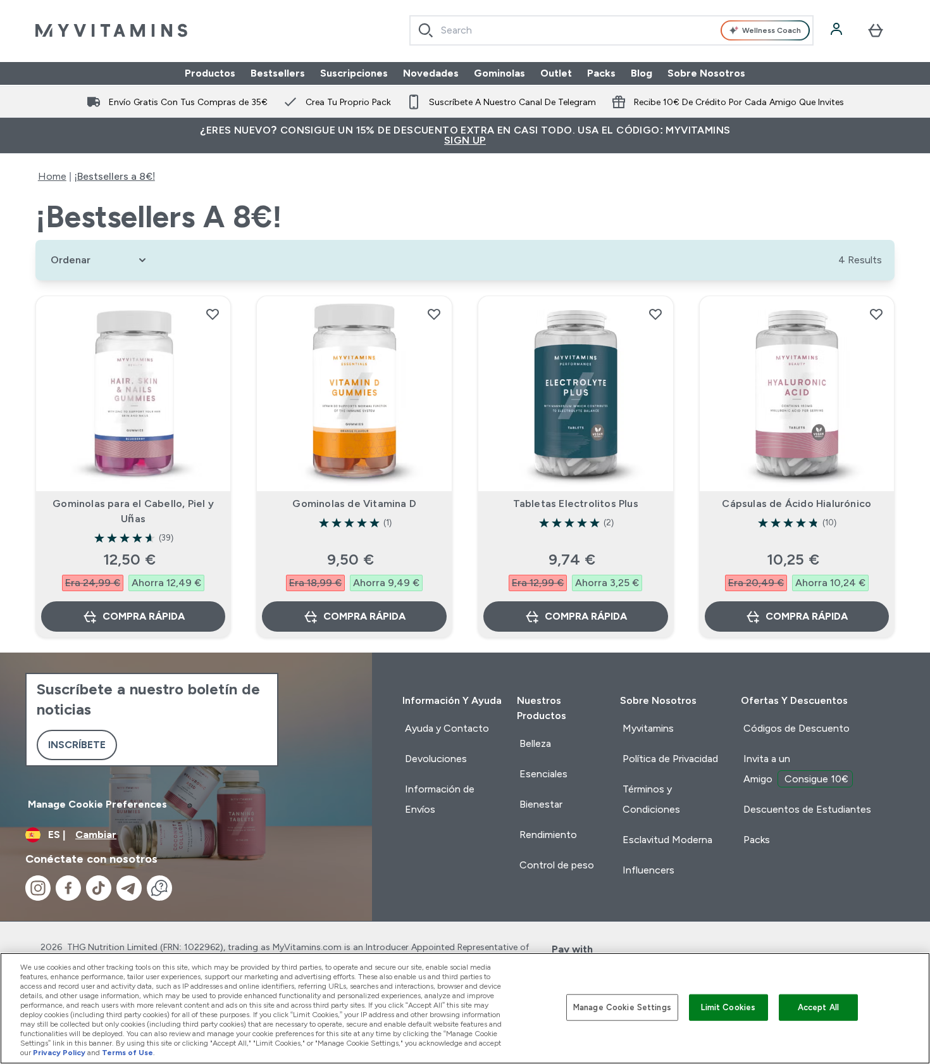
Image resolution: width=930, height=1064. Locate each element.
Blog (641, 73)
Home (52, 176)
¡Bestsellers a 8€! (114, 176)
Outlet (556, 73)
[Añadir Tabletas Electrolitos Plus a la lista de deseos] (655, 314)
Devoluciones (436, 758)
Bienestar (540, 804)
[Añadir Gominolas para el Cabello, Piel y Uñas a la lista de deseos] (212, 314)
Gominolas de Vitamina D (354, 503)
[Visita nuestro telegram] (129, 888)
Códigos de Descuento (796, 728)
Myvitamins (648, 728)
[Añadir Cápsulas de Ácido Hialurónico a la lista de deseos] (876, 314)
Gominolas (499, 73)
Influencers (648, 870)
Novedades (431, 73)
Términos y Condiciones (651, 799)
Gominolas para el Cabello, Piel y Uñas (133, 511)
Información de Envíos (439, 799)
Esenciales (543, 773)
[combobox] (611, 30)
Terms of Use (127, 1052)
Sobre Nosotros (706, 73)
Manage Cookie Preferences (97, 804)
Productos (210, 73)
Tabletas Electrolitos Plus (575, 503)
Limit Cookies (728, 1007)
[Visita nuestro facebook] (68, 888)
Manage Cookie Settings (622, 1007)
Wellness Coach (771, 30)
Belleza (535, 743)
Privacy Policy (59, 1052)
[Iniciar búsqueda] (426, 30)
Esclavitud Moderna (667, 839)
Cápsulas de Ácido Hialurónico (796, 503)
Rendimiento (548, 834)
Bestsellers (278, 73)
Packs (601, 73)
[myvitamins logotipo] (111, 30)
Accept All (818, 1007)
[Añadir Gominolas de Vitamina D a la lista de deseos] (434, 314)
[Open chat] (159, 888)
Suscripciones (354, 73)
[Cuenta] (838, 30)
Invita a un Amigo (795, 768)
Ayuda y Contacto (447, 728)
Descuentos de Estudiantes (807, 809)
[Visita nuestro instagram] (38, 888)
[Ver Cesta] (876, 30)
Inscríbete (77, 744)
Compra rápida (143, 616)
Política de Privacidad (670, 758)
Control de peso (556, 865)
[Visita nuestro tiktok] (98, 888)
